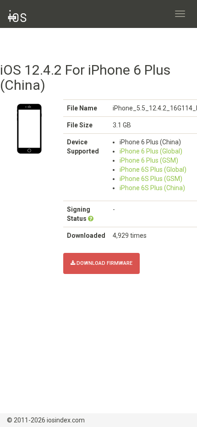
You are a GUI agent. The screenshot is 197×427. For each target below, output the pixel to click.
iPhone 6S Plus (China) (152, 188)
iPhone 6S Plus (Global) (153, 169)
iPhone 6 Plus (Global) (151, 151)
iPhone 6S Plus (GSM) (151, 178)
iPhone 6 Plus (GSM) (149, 160)
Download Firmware (103, 263)
